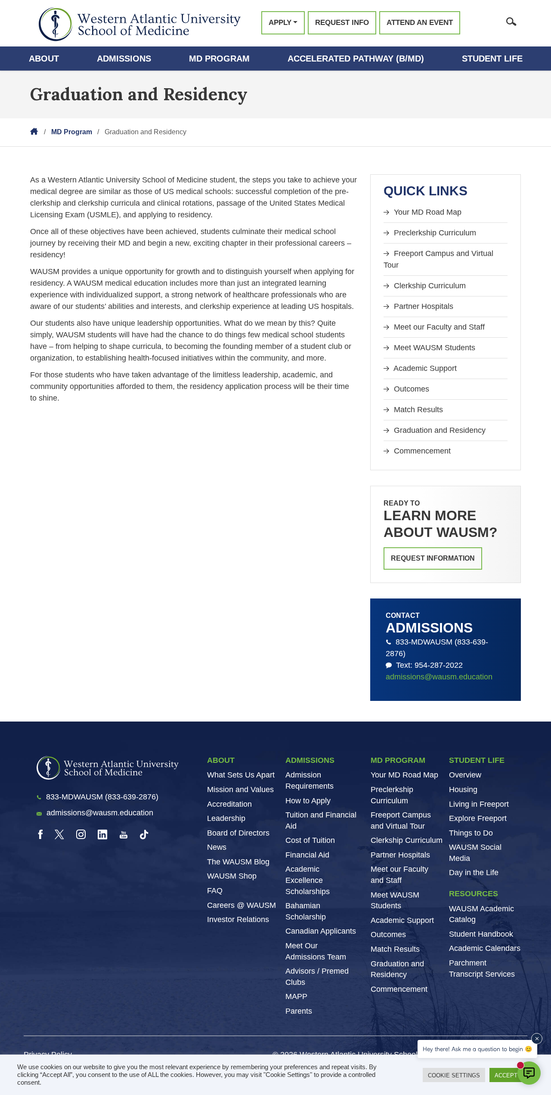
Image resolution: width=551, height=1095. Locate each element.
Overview (465, 775)
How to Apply (308, 800)
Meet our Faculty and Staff (438, 327)
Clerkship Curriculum (429, 285)
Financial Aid (307, 855)
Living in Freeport (479, 804)
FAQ (215, 890)
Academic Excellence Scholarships (307, 880)
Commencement (421, 451)
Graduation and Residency (439, 430)
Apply (280, 23)
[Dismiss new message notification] (536, 1038)
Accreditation (229, 804)
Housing (463, 789)
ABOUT (221, 760)
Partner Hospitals (422, 306)
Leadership (226, 818)
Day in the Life (473, 872)
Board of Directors (238, 833)
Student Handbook (481, 934)
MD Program (219, 58)
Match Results (417, 409)
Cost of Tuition (310, 840)
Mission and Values (240, 789)
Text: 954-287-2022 (427, 665)
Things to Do (471, 833)
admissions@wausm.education (439, 676)
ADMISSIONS (309, 760)
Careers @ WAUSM (241, 905)
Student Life (492, 58)
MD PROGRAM (398, 760)
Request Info (342, 23)
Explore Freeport (478, 818)
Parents (298, 1011)
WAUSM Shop (232, 876)
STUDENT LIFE (477, 760)
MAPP (296, 996)
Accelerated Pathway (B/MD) (356, 58)
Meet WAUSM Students (433, 347)
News (216, 847)
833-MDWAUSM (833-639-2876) (437, 648)
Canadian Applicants (320, 931)
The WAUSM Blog (238, 861)
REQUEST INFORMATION (433, 558)
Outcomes (410, 389)
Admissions (124, 58)
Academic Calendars (484, 948)
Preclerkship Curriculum (434, 232)
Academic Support (424, 368)
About (44, 58)
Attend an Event (420, 23)
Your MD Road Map (426, 212)
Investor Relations (238, 919)
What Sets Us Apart (241, 775)
